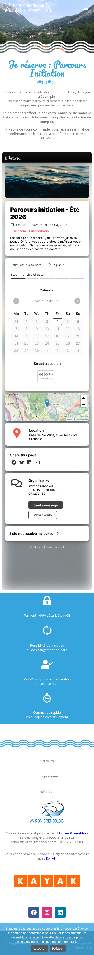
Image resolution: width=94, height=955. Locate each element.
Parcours (47, 761)
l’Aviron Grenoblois (72, 833)
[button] (85, 8)
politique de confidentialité (58, 941)
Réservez (47, 791)
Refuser (57, 948)
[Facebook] (33, 912)
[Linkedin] (60, 912)
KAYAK (51, 858)
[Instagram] (47, 912)
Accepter (39, 948)
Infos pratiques (47, 776)
